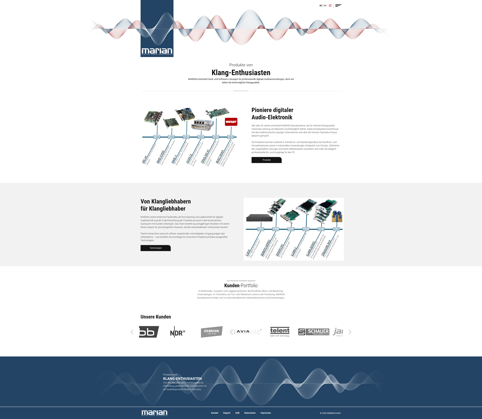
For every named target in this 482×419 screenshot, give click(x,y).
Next (350, 332)
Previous (132, 332)
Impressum (266, 413)
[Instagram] (330, 5)
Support (226, 413)
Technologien (156, 248)
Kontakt (214, 413)
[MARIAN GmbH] (157, 51)
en (325, 5)
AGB (237, 413)
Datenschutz (250, 413)
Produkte (267, 160)
